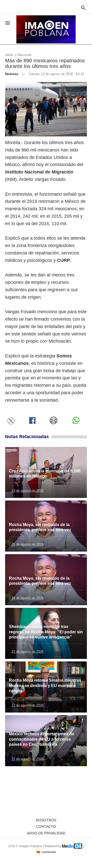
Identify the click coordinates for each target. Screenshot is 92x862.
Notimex (11, 74)
